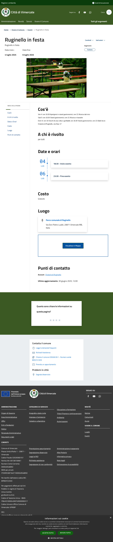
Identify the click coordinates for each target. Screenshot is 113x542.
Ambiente (60, 417)
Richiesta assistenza (36, 460)
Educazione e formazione (66, 409)
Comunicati (89, 417)
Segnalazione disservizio (38, 452)
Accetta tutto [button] (48, 533)
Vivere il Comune (18, 29)
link (78, 528)
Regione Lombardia (8, 3)
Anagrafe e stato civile (37, 413)
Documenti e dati (7, 437)
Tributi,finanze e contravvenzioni (69, 413)
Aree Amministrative (9, 417)
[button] (56, 538)
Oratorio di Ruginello (53, 274)
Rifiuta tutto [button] (65, 533)
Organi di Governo (8, 413)
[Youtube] (84, 12)
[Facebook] (78, 12)
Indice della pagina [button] (14, 106)
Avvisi (87, 421)
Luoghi (87, 432)
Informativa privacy (64, 456)
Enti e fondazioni (7, 425)
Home (6, 29)
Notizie (87, 413)
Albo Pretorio (62, 452)
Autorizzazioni (62, 421)
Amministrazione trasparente (68, 448)
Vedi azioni (99, 40)
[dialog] (56, 528)
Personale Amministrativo (11, 433)
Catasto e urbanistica (37, 421)
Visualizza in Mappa (73, 245)
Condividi (88, 40)
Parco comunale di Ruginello (58, 220)
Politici (3, 429)
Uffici (3, 421)
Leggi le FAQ (33, 456)
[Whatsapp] (89, 12)
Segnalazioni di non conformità (40, 464)
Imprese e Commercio (37, 417)
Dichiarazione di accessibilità (67, 464)
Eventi (30, 29)
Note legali (61, 460)
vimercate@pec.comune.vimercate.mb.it (16, 515)
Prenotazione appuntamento (40, 448)
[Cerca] (109, 12)
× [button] (110, 517)
